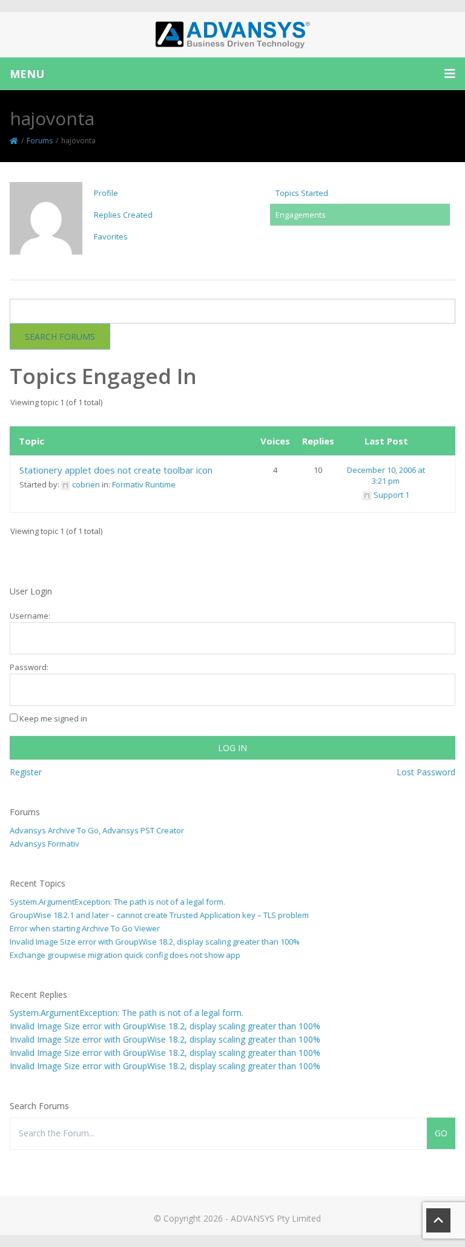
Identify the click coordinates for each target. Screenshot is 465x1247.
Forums (40, 140)
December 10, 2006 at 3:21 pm (386, 475)
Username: (30, 615)
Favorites (111, 236)
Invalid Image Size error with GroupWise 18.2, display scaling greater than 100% (155, 941)
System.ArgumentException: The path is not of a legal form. (117, 901)
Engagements (300, 214)
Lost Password (426, 772)
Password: (29, 667)
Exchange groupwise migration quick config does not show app (125, 954)
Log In (232, 748)
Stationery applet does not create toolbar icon (116, 470)
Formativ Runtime (144, 484)
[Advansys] (232, 34)
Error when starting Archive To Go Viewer (85, 928)
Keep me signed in (53, 718)
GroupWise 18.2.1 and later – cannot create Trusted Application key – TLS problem (159, 915)
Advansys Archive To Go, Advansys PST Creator (97, 830)
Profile (106, 192)
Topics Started (301, 192)
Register (26, 772)
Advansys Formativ (44, 843)
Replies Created (123, 214)
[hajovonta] (46, 223)
